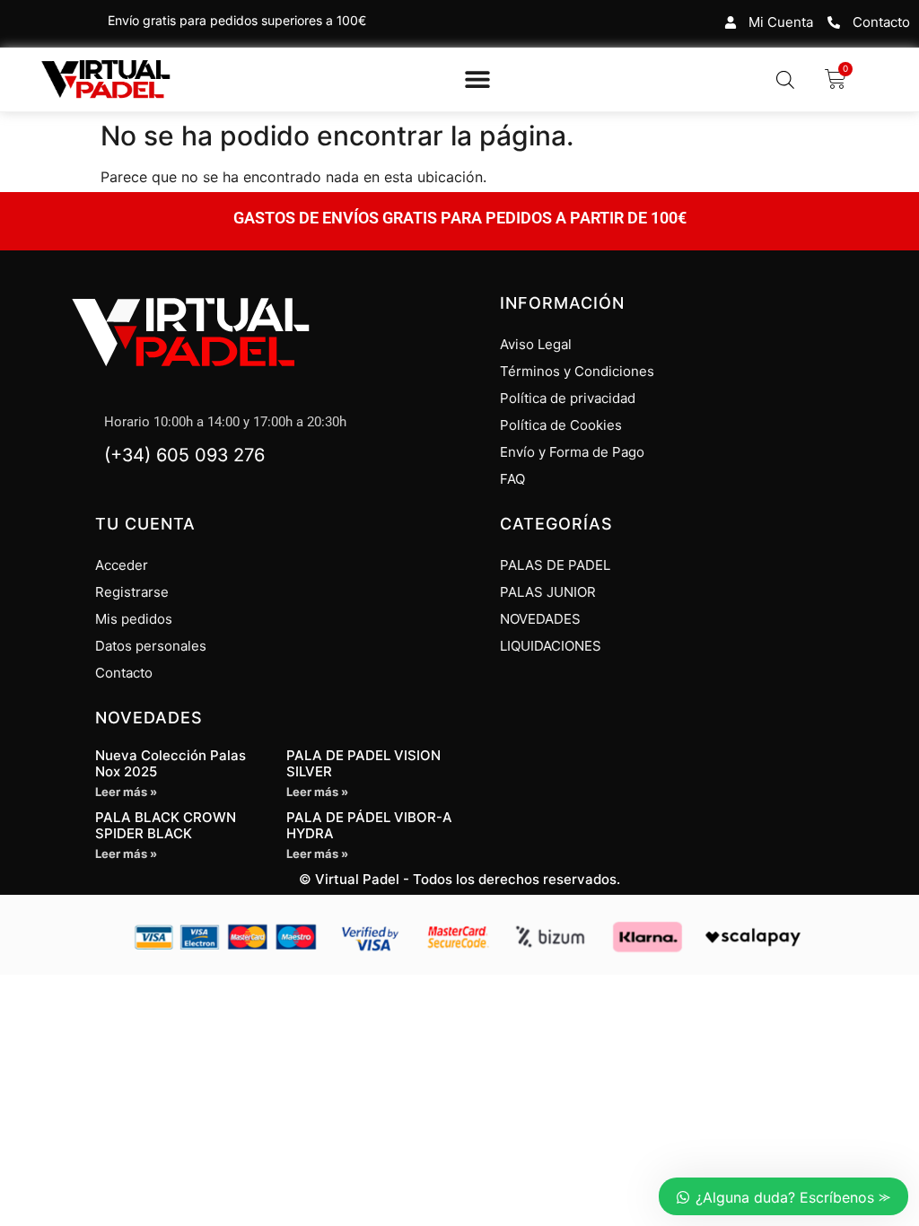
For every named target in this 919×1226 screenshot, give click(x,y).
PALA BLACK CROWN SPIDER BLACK (165, 825)
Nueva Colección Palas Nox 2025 (170, 763)
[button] (478, 79)
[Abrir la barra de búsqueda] (785, 79)
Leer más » (126, 791)
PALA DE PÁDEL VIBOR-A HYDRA (369, 825)
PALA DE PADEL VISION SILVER (363, 763)
